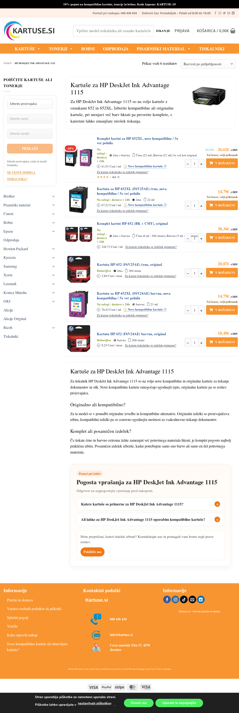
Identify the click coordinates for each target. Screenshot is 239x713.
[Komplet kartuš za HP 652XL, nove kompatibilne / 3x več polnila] (79, 158)
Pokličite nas (93, 551)
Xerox (8, 274)
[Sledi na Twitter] (224, 13)
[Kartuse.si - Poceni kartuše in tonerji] (35, 30)
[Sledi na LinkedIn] (233, 13)
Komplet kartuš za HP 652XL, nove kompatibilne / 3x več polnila (137, 140)
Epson (8, 231)
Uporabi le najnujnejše (179, 703)
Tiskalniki (212, 49)
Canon (8, 213)
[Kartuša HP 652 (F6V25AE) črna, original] (79, 269)
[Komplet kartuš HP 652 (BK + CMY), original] (79, 235)
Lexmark (10, 283)
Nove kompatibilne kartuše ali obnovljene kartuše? (37, 646)
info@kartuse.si (121, 634)
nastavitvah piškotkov (94, 703)
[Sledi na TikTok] (184, 600)
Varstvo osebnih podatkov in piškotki (34, 608)
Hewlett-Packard (16, 248)
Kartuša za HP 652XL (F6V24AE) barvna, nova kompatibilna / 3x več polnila (134, 295)
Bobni (8, 222)
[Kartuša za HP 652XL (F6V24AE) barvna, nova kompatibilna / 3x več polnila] (79, 304)
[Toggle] (53, 196)
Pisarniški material (161, 49)
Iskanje (162, 30)
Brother (9, 196)
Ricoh (8, 327)
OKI (7, 301)
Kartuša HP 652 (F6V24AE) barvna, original (131, 334)
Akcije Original (15, 318)
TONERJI (58, 49)
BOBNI (88, 49)
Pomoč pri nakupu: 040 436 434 (115, 13)
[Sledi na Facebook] (215, 13)
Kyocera (10, 257)
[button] (182, 31)
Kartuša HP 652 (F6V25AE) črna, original (129, 264)
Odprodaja (11, 239)
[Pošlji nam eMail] (228, 13)
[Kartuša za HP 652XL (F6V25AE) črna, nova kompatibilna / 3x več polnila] (79, 200)
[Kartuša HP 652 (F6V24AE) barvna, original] (79, 339)
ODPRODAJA (116, 49)
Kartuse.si (96, 600)
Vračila (12, 626)
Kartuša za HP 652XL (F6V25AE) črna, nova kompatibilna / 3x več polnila (132, 191)
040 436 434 (118, 619)
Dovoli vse (139, 703)
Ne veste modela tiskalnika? (21, 176)
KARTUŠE (25, 49)
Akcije (8, 309)
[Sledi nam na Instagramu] (219, 13)
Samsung (10, 266)
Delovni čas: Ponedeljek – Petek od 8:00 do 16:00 (176, 13)
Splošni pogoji (17, 617)
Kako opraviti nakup (22, 634)
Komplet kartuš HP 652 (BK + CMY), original (132, 223)
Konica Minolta (15, 292)
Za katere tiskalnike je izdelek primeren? (122, 172)
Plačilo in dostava (20, 599)
